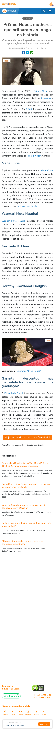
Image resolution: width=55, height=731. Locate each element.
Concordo (44, 724)
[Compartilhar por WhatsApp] (32, 52)
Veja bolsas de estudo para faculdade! (27, 437)
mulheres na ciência (27, 206)
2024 (29, 109)
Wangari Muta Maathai (14, 220)
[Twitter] (27, 52)
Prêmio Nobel (41, 91)
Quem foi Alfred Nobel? (29, 371)
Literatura (46, 98)
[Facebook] (23, 52)
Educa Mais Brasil (13, 393)
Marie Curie (47, 170)
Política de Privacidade (15, 725)
